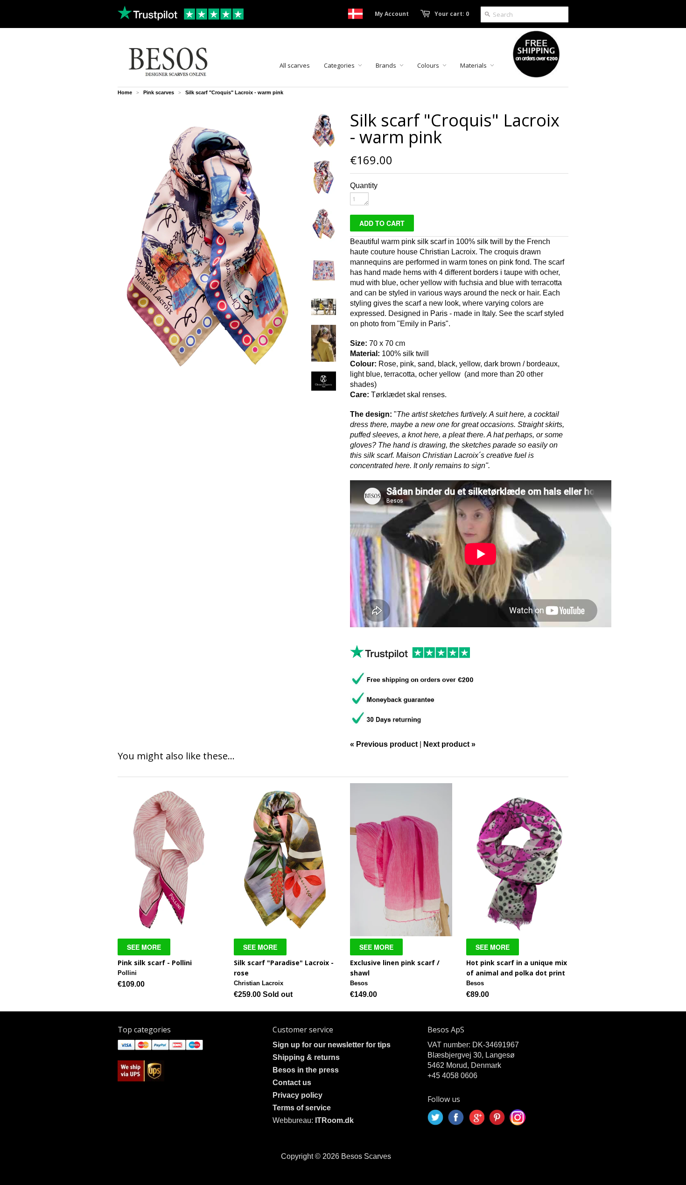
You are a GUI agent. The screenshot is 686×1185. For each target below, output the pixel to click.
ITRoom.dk (334, 1120)
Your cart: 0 (451, 14)
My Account (392, 14)
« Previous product (384, 744)
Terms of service (302, 1108)
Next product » (449, 744)
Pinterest (497, 1117)
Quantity (364, 185)
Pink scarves (158, 92)
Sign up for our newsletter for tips (332, 1045)
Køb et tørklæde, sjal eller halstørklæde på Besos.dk (355, 13)
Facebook (456, 1117)
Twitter (435, 1117)
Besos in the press (306, 1070)
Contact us (292, 1083)
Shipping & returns (306, 1057)
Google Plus (476, 1117)
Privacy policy (297, 1095)
